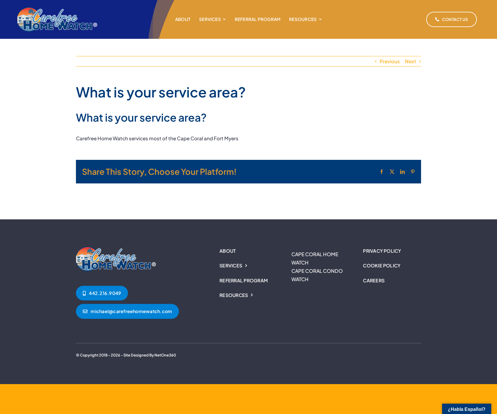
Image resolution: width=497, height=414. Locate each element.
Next (410, 61)
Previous (390, 61)
